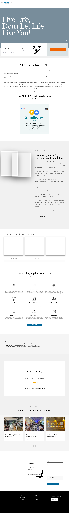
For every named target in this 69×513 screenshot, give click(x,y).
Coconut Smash (17, 509)
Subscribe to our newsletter (53, 480)
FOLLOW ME (6, 48)
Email (48, 461)
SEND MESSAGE (53, 483)
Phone (48, 464)
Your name (48, 458)
